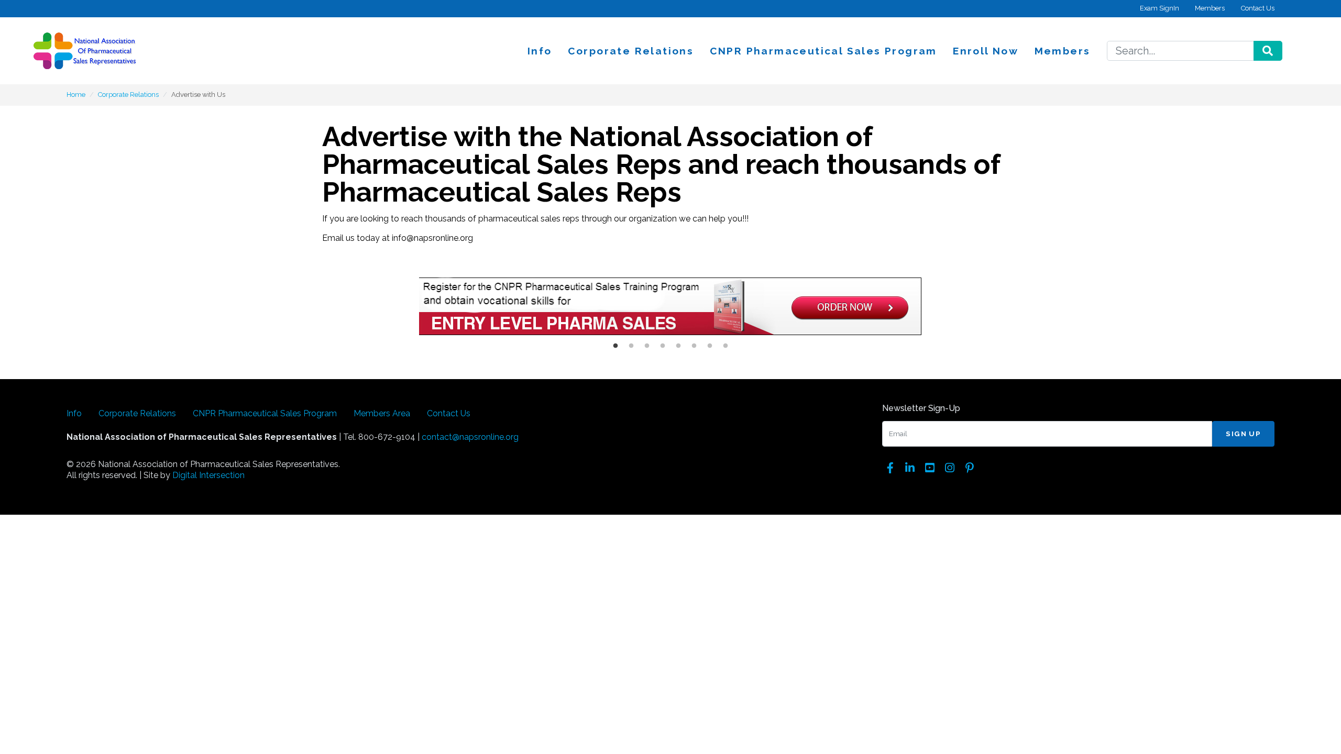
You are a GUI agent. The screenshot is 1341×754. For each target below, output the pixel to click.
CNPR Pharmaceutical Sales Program (823, 51)
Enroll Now (985, 51)
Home (76, 94)
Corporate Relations (631, 51)
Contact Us (1257, 8)
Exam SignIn (1159, 8)
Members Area (382, 413)
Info (539, 51)
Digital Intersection (208, 475)
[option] (670, 308)
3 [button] (647, 346)
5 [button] (678, 346)
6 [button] (694, 346)
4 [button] (662, 346)
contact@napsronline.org (470, 437)
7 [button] (710, 346)
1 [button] (615, 346)
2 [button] (631, 346)
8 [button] (725, 346)
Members (1210, 8)
